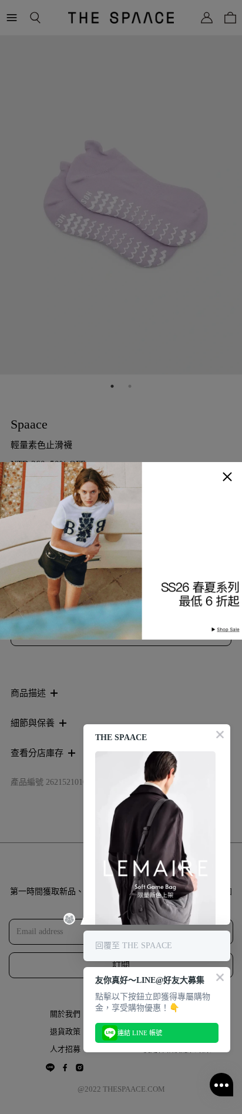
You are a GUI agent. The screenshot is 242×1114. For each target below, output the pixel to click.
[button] (227, 476)
